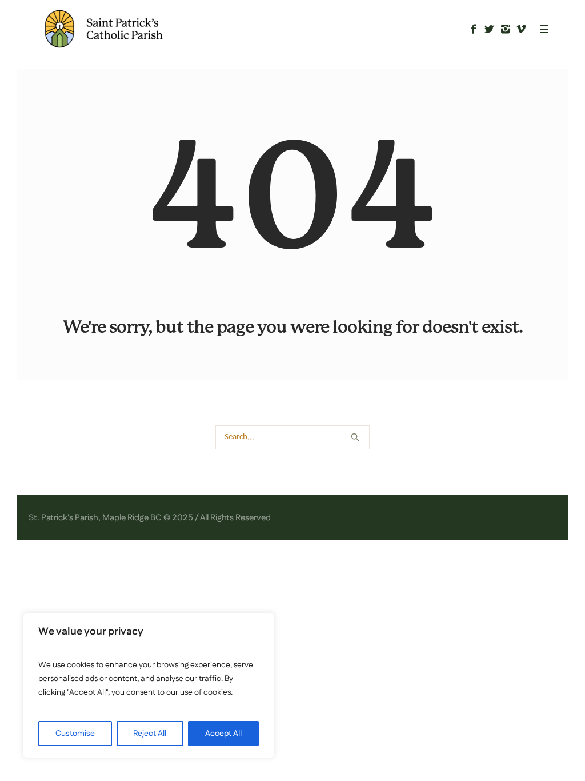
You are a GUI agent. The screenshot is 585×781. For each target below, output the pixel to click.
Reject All (149, 733)
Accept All (223, 733)
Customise (75, 733)
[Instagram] (505, 29)
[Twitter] (489, 29)
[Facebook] (473, 29)
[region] (148, 685)
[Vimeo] (521, 29)
